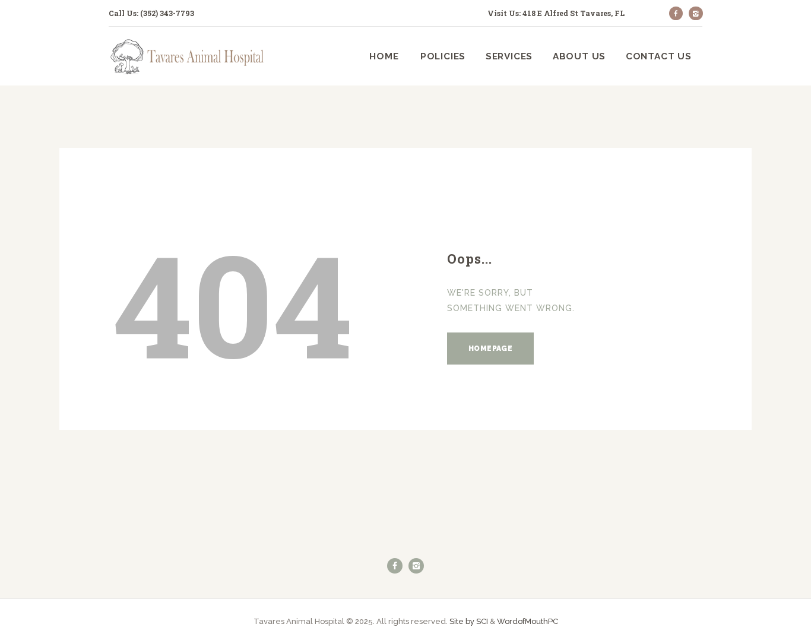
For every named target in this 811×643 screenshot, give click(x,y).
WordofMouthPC (527, 621)
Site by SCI (468, 621)
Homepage (490, 348)
